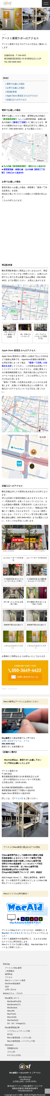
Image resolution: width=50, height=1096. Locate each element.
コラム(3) (11, 1052)
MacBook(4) (12, 1008)
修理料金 (8, 974)
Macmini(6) (11, 1017)
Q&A (7, 987)
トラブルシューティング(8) (18, 1031)
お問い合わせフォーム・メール (15, 741)
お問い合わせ (10, 989)
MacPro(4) (11, 1014)
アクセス (18, 798)
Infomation (9, 1045)
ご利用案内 (9, 971)
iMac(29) (10, 1011)
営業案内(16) (12, 1048)
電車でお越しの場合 (15, 84)
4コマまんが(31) (14, 1055)
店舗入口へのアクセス (16, 100)
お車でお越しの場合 (15, 88)
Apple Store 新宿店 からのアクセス (21, 96)
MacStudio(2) (12, 1020)
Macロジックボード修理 (15, 980)
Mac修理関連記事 (12, 1027)
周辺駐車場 (11, 92)
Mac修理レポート (12, 998)
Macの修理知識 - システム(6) (19, 1038)
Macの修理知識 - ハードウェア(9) (21, 1041)
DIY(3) (10, 1034)
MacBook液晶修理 (12, 984)
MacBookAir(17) (14, 1005)
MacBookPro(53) (14, 1001)
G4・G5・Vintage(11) (16, 1023)
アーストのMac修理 (13, 968)
